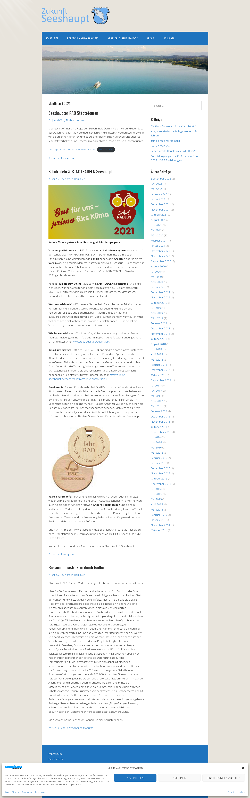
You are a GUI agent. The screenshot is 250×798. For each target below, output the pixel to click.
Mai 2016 (156, 447)
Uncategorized (68, 158)
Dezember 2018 (160, 328)
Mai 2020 (156, 276)
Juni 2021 (156, 225)
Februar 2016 (159, 458)
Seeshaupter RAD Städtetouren (73, 113)
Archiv (151, 38)
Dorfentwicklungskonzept (83, 38)
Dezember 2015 (160, 468)
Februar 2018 (159, 364)
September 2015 (161, 483)
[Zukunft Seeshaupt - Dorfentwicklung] (76, 21)
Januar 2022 (158, 199)
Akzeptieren (135, 777)
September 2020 (161, 261)
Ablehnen (179, 777)
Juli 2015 (156, 489)
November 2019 (160, 297)
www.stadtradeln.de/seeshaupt (91, 341)
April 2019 (157, 313)
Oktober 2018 (159, 338)
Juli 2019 (156, 307)
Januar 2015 (158, 520)
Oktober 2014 (159, 530)
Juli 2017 (156, 385)
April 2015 (157, 504)
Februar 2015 (159, 514)
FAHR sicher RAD (160, 146)
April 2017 (157, 401)
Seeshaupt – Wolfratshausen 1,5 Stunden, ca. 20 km (72, 149)
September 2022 (161, 178)
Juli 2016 (156, 437)
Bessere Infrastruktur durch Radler (76, 567)
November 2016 (160, 421)
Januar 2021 (158, 245)
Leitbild (64, 728)
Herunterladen (106, 149)
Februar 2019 (159, 323)
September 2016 (161, 432)
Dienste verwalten (236, 792)
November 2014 (160, 525)
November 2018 (160, 333)
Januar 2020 (158, 287)
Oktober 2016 (159, 427)
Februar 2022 (159, 194)
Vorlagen (169, 38)
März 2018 (157, 359)
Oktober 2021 (159, 214)
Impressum (40, 792)
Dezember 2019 (160, 292)
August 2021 (158, 220)
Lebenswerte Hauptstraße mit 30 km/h (173, 151)
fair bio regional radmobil (165, 140)
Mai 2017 (156, 395)
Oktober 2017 (159, 375)
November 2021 (160, 209)
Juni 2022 (156, 183)
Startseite (52, 38)
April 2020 (157, 282)
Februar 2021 (159, 240)
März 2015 (157, 509)
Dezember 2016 (160, 416)
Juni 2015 (156, 494)
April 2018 (157, 354)
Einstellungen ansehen (223, 777)
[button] (243, 768)
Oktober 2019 (159, 302)
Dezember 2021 (160, 204)
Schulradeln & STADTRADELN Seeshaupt (80, 171)
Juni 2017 (156, 390)
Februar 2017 (159, 411)
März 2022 (157, 188)
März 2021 (157, 235)
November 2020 (160, 256)
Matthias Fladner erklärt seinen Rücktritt (174, 126)
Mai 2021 (156, 230)
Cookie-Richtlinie (12, 792)
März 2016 (157, 452)
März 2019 (157, 318)
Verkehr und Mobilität (81, 728)
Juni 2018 (156, 349)
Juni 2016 (156, 442)
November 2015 (160, 473)
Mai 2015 (156, 499)
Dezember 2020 (160, 251)
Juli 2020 (156, 271)
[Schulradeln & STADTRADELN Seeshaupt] (96, 238)
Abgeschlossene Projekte (123, 38)
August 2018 (158, 344)
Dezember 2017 (160, 369)
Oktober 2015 (159, 478)
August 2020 (158, 266)
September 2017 (161, 380)
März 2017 (157, 406)
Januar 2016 (158, 463)
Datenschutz (28, 792)
